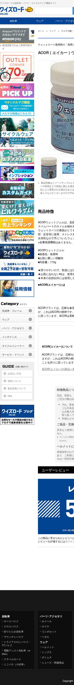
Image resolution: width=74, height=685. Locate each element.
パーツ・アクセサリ (13, 328)
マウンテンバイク (14, 637)
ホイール (47, 621)
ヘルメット (48, 647)
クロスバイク (11, 626)
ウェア (40, 21)
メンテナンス (9, 337)
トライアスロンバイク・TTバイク (16, 643)
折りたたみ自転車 (14, 631)
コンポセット (49, 631)
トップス (47, 652)
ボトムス (47, 657)
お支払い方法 (14, 373)
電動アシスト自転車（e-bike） (16, 652)
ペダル (45, 637)
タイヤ (45, 626)
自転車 (13, 21)
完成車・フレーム (12, 310)
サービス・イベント (13, 354)
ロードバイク (11, 621)
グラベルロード (12, 659)
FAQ (10, 395)
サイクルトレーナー (13, 346)
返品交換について (17, 388)
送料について (14, 380)
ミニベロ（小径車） (15, 664)
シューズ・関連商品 (53, 662)
